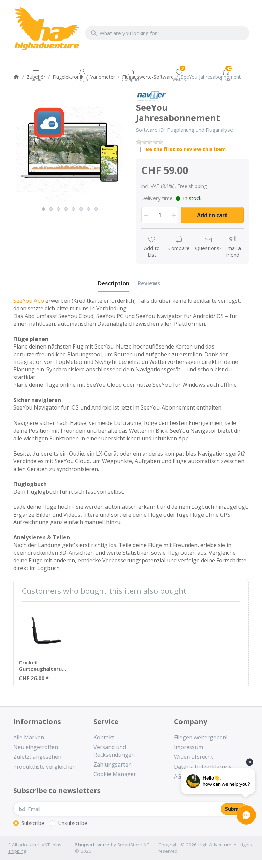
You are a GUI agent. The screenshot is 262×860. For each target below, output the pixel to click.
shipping (17, 851)
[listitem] (69, 147)
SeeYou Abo (28, 301)
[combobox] (167, 33)
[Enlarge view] (69, 147)
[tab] (113, 283)
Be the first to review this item (186, 149)
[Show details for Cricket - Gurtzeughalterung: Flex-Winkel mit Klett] (43, 631)
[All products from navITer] (151, 95)
